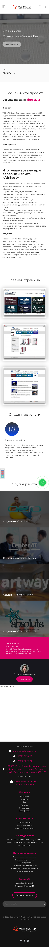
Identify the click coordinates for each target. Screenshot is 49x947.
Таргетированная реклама (24, 857)
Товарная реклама (25, 863)
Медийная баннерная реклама (24, 869)
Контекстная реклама (24, 853)
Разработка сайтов (15, 440)
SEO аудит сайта (24, 845)
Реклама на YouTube (24, 872)
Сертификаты (24, 811)
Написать (25, 679)
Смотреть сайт (12, 44)
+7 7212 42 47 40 (24, 761)
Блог (25, 802)
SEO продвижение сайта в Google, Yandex (24, 840)
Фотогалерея (24, 808)
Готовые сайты (24, 822)
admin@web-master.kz (24, 751)
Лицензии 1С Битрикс (24, 828)
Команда (24, 805)
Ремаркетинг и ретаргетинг (24, 866)
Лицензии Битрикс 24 (24, 886)
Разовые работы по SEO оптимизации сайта (24, 843)
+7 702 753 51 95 (24, 756)
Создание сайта (24, 818)
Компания (24, 792)
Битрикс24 (24, 879)
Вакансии (24, 796)
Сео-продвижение (24, 835)
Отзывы (24, 799)
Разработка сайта (24, 825)
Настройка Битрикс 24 (24, 883)
